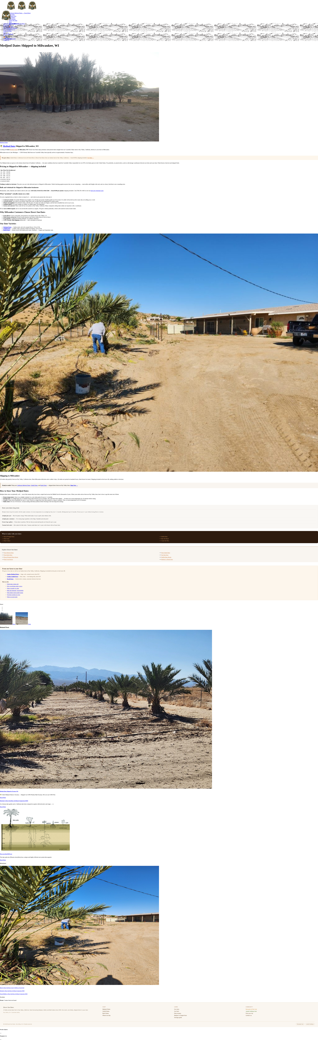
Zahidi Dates (7, 228)
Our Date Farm (164, 555)
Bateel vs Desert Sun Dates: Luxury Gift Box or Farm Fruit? (12, 987)
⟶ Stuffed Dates (163, 536)
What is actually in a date (13, 588)
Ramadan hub (300, 1024)
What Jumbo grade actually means (15, 592)
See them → (90, 157)
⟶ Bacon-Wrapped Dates (8, 536)
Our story (176, 1009)
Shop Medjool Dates (9, 552)
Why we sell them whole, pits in (14, 586)
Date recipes (177, 1013)
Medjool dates (14, 149)
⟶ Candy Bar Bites (164, 541)
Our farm (176, 1011)
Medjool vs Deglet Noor (167, 559)
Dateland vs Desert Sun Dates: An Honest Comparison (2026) (14, 800)
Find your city (249, 1013)
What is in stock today (12, 597)
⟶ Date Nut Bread (164, 538)
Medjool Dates (4, 142)
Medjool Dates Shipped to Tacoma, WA (9, 791)
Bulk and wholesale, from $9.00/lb (15, 590)
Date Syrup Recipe (8, 559)
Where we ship (106, 1015)
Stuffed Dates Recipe (166, 557)
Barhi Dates (6, 230)
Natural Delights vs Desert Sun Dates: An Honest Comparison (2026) (13, 993)
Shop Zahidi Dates (165, 552)
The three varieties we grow (13, 594)
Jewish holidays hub (251, 1011)
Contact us (249, 1015)
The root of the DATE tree (6, 854)
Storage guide (178, 1017)
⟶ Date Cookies (6, 541)
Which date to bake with (12, 584)
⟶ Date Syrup (5, 538)
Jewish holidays (310, 1024)
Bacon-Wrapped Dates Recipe (11, 557)
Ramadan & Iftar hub (251, 1009)
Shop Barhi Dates (8, 555)
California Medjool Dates (23, 485)
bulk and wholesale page (97, 190)
